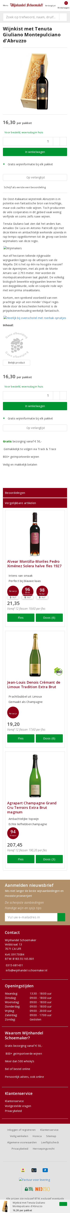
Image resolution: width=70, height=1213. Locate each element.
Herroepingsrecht (43, 1148)
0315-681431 (14, 965)
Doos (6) (49, 617)
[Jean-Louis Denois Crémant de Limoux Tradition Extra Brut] (35, 655)
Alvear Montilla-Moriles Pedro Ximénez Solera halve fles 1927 (34, 563)
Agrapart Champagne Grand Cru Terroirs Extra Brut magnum (31, 807)
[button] (13, 591)
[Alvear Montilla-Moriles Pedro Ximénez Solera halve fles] (35, 534)
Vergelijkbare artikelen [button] (20, 503)
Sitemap (51, 1136)
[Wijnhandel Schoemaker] (26, 5)
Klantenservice (14, 1101)
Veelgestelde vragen (18, 1106)
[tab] (35, 493)
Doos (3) (49, 859)
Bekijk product (16, 362)
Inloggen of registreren (21, 1130)
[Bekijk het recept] (35, 318)
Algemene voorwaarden (22, 1142)
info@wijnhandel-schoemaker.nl (26, 970)
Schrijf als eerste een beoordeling (25, 187)
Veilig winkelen (19, 1136)
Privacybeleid (13, 1111)
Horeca (37, 1136)
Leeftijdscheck (50, 1142)
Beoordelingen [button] (15, 493)
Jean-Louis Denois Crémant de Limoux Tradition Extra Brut (33, 684)
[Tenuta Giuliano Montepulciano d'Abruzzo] (16, 345)
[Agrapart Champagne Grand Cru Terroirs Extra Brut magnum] (35, 776)
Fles (21, 617)
